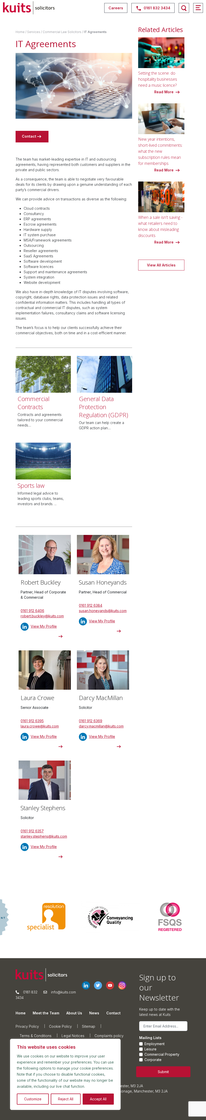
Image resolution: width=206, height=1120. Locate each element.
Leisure (150, 1049)
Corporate (153, 1059)
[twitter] (100, 985)
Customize (32, 1099)
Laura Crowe (37, 697)
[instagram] (124, 985)
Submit (163, 1072)
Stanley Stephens (43, 808)
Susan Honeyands (103, 582)
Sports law (31, 485)
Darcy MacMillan (101, 697)
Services (33, 32)
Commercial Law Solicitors (62, 32)
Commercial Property (161, 1054)
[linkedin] (88, 985)
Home (20, 32)
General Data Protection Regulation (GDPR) (103, 407)
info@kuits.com (63, 992)
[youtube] (112, 985)
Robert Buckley (41, 582)
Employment (154, 1044)
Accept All (98, 1099)
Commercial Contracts (33, 403)
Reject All (65, 1099)
